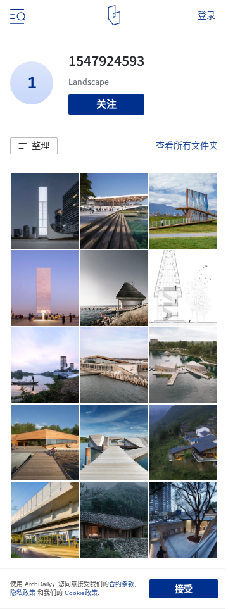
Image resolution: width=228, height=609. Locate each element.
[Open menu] (16, 15)
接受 (184, 589)
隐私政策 (22, 592)
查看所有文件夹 (187, 146)
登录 (206, 15)
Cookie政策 (81, 592)
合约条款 (121, 584)
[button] (34, 146)
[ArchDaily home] (114, 15)
